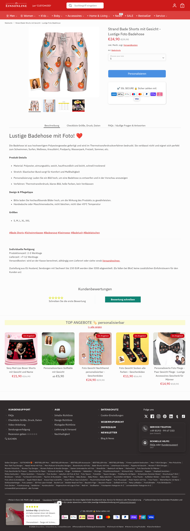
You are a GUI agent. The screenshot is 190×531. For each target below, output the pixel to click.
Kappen (148, 471)
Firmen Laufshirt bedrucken (137, 463)
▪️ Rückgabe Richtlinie (63, 424)
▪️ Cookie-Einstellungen (110, 415)
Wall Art (85, 485)
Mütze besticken (27, 474)
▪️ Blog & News (105, 438)
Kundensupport (170, 444)
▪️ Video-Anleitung (15, 424)
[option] (63, 63)
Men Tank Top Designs (14, 465)
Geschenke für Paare (37, 471)
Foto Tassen (86, 474)
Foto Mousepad (120, 480)
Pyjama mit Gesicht (138, 465)
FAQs (152, 444)
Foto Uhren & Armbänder (15, 480)
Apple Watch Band (34, 480)
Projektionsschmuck (111, 471)
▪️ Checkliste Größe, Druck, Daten (23, 420)
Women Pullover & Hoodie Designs (54, 468)
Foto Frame (153, 480)
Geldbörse (35, 485)
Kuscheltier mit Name (122, 477)
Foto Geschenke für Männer (148, 468)
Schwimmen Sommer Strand (149, 474)
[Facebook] (152, 416)
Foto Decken (10, 485)
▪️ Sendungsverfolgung (17, 429)
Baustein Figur (90, 482)
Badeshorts (116, 50)
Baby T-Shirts (69, 477)
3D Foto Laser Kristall (43, 482)
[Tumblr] (177, 416)
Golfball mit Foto (120, 482)
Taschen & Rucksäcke (52, 477)
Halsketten (87, 471)
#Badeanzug (50, 232)
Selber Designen (11, 463)
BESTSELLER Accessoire (80, 463)
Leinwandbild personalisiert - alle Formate (21, 488)
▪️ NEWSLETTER (107, 432)
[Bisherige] (9, 352)
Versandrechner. (111, 260)
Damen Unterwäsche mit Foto (82, 468)
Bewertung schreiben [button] (123, 299)
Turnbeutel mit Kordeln (32, 477)
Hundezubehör (48, 485)
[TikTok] (183, 416)
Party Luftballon (135, 482)
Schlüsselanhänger (12, 482)
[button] (59, 503)
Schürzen (139, 471)
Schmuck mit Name (55, 471)
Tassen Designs (109, 474)
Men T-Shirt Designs (159, 463)
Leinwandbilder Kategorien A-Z (138, 485)
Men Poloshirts (175, 463)
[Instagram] (158, 416)
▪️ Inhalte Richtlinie (62, 415)
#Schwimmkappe (33, 232)
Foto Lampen (27, 482)
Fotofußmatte (149, 482)
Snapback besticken (161, 471)
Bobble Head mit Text (74, 482)
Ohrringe (97, 471)
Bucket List (58, 482)
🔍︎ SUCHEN (11, 438)
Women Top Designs (30, 468)
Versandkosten (131, 45)
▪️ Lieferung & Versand (63, 429)
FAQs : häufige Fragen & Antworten (126, 125)
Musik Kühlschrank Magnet (101, 480)
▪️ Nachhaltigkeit (60, 434)
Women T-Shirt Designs (157, 465)
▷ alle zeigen (95, 326)
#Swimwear (64, 232)
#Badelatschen (91, 232)
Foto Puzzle (138, 477)
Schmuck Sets (127, 471)
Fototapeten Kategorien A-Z (112, 485)
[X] (146, 416)
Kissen (175, 477)
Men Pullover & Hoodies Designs (58, 465)
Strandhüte (100, 468)
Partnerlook (130, 468)
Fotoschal (41, 474)
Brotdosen (9, 477)
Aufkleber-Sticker (152, 477)
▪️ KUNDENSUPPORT (17, 409)
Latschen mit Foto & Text (69, 474)
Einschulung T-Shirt (170, 474)
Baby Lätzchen (106, 477)
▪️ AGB (55, 409)
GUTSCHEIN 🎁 (26, 463)
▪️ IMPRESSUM (106, 427)
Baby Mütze (93, 477)
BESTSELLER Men (42, 463)
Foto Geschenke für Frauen (16, 471)
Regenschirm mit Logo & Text (67, 485)
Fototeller (97, 474)
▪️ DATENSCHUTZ (108, 409)
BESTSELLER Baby (116, 463)
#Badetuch (77, 232)
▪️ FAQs (9, 415)
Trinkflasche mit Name (127, 474)
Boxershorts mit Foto (81, 465)
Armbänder (76, 471)
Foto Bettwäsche (164, 482)
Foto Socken (52, 474)
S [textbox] (110, 58)
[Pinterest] (164, 416)
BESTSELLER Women (59, 463)
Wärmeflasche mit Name (169, 480)
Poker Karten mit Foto (137, 480)
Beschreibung (52, 125)
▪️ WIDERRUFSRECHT (110, 421)
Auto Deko (165, 477)
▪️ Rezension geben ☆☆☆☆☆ (21, 434)
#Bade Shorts (16, 232)
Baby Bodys (81, 477)
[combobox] (137, 57)
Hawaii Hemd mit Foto (33, 465)
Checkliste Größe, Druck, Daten (83, 125)
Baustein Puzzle (105, 482)
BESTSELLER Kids (100, 463)
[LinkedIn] (171, 416)
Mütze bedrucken (12, 474)
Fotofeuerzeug (23, 485)
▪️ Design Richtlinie (61, 420)
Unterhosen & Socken (120, 465)
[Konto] (175, 4)
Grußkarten (94, 485)
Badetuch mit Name (115, 468)
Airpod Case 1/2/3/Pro (53, 480)
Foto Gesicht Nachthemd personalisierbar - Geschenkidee (95, 372)
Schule (18, 477)
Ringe (67, 471)
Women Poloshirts (12, 468)
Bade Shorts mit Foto (100, 465)
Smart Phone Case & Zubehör (76, 480)
